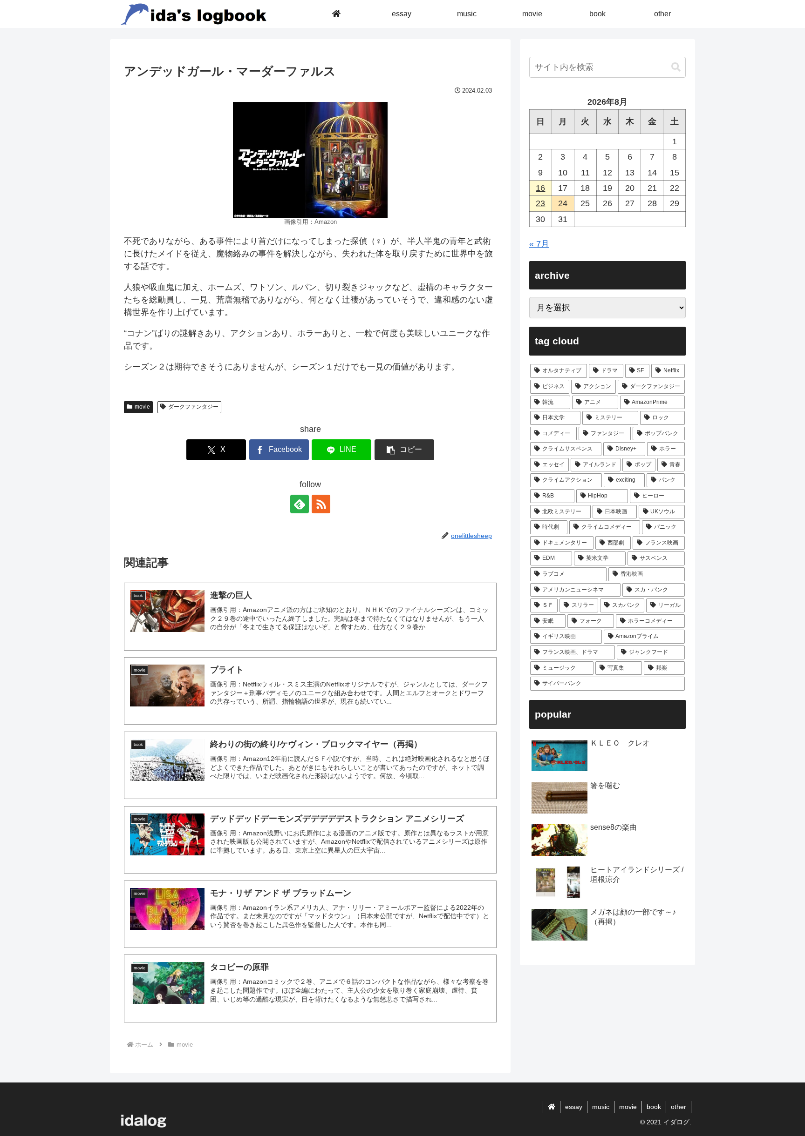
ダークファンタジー (193, 406)
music (600, 1106)
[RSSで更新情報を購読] (321, 504)
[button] (404, 449)
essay (573, 1106)
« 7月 (539, 244)
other (678, 1106)
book (654, 1106)
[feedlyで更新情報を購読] (299, 504)
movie (142, 406)
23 (540, 203)
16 (540, 188)
